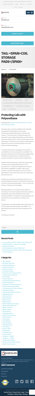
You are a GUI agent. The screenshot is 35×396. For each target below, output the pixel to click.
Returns (21, 7)
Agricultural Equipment (9, 265)
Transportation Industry (9, 340)
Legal (22, 392)
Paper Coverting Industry (9, 315)
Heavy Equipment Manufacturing (11, 292)
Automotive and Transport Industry (12, 273)
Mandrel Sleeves (7, 298)
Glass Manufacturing (8, 290)
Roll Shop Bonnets (7, 325)
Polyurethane (28, 103)
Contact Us (29, 4)
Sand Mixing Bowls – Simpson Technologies (14, 244)
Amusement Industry (8, 267)
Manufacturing (7, 300)
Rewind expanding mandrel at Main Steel (13, 248)
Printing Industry (7, 323)
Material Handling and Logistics (11, 303)
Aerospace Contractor (8, 263)
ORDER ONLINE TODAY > (17, 43)
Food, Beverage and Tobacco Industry (13, 288)
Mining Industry (7, 311)
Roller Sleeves (6, 326)
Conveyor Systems (8, 278)
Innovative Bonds (7, 296)
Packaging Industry (8, 313)
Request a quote (17, 33)
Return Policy (18, 394)
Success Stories (7, 334)
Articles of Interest (7, 269)
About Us (22, 4)
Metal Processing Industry (9, 305)
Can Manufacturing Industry (10, 275)
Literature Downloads (8, 4)
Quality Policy (8, 392)
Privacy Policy (16, 392)
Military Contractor (7, 307)
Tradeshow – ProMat (8, 338)
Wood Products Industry (9, 344)
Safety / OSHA (6, 328)
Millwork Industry (18, 103)
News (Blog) (4, 371)
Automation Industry (8, 271)
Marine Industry (7, 301)
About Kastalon (7, 261)
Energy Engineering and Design (11, 286)
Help (16, 7)
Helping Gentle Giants (8, 246)
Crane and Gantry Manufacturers (11, 280)
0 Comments (12, 109)
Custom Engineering (8, 282)
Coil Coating (19, 106)
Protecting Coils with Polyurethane (13, 116)
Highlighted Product (8, 294)
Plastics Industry (7, 317)
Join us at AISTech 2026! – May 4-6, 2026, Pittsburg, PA (17, 242)
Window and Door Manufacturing (11, 342)
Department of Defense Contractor (12, 284)
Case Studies (6, 276)
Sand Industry (6, 330)
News (16, 4)
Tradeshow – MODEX (8, 336)
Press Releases (7, 321)
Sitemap (25, 394)
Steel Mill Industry (8, 106)
